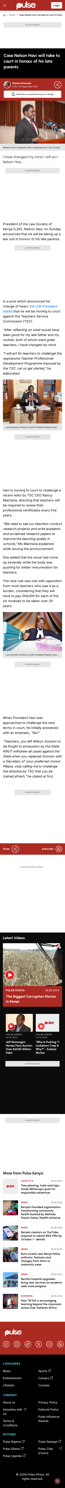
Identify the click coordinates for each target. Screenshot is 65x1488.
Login (56, 5)
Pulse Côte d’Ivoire (45, 1451)
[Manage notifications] (57, 1481)
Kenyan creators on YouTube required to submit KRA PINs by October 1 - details (41, 1236)
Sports (42, 1371)
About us (9, 1402)
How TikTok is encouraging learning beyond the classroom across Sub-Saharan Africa (41, 1304)
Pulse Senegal (47, 1441)
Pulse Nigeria (12, 1441)
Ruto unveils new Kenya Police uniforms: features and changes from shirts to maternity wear (40, 1259)
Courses (43, 1385)
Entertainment (12, 1378)
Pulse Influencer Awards (49, 1419)
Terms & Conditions (10, 1423)
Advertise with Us (12, 1412)
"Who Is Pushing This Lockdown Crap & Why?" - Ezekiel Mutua (49, 1047)
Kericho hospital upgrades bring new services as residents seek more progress (41, 1282)
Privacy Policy (48, 1402)
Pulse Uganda (12, 1456)
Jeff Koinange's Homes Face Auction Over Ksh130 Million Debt (19, 1047)
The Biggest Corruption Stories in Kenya (31, 999)
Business (27, 1296)
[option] (19, 1036)
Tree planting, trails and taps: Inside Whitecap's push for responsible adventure (40, 1189)
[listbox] (32, 1035)
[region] (32, 1035)
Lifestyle (27, 1180)
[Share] (57, 84)
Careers (43, 1378)
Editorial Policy (48, 1409)
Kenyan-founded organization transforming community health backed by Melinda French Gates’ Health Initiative (40, 1212)
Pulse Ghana (11, 1449)
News (12, 15)
